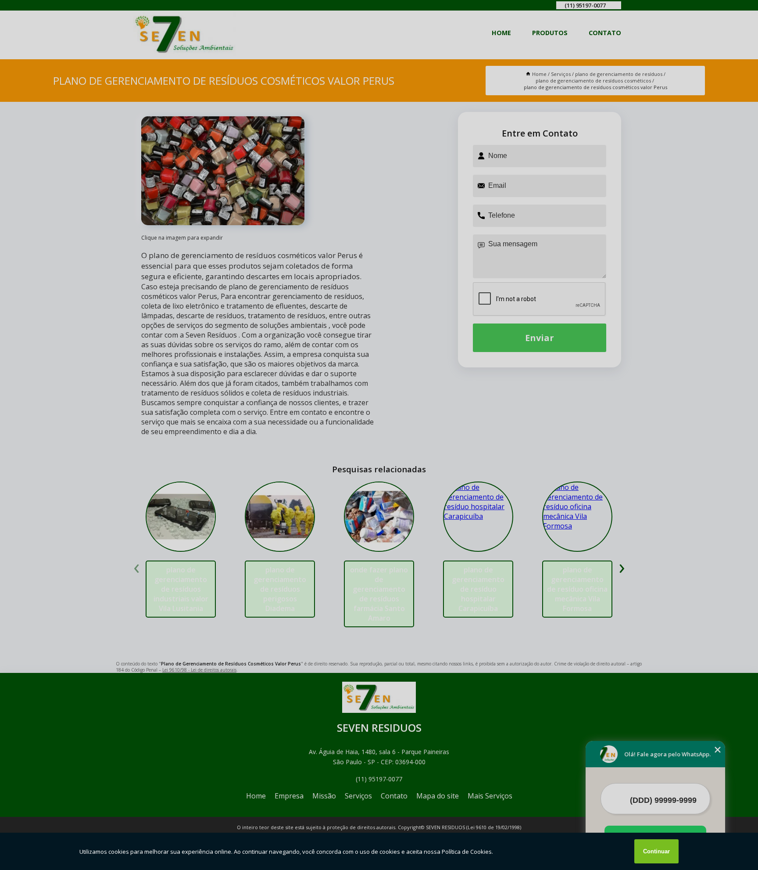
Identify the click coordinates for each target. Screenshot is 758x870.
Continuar (656, 851)
